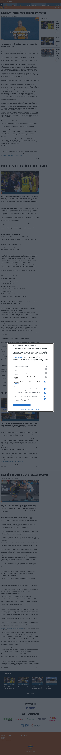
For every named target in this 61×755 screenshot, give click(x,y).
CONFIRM (22, 405)
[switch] (45, 369)
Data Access (30, 409)
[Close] (51, 346)
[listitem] (30, 366)
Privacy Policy (37, 409)
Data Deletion (23, 409)
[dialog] (30, 377)
